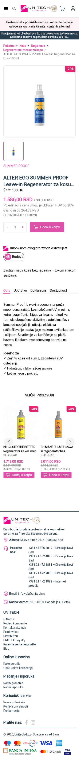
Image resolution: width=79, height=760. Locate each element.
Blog (6, 648)
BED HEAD (11, 455)
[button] (70, 442)
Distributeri (10, 636)
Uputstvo (20, 291)
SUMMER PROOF (16, 166)
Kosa (23, 45)
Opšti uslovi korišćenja (18, 668)
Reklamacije (11, 710)
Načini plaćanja (13, 683)
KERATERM (49, 455)
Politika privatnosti (15, 706)
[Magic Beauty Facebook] (26, 722)
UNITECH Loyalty (14, 640)
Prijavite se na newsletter (20, 644)
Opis (6, 291)
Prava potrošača (14, 702)
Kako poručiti (11, 663)
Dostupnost (58, 291)
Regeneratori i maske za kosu (23, 50)
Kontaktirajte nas (14, 627)
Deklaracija (38, 291)
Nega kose (38, 45)
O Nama (8, 619)
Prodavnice (10, 631)
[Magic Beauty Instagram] (33, 722)
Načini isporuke (13, 687)
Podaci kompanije (15, 623)
